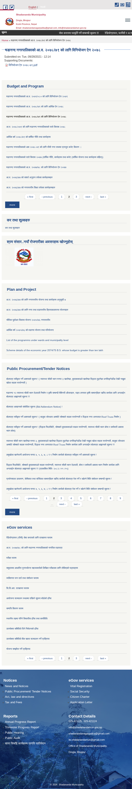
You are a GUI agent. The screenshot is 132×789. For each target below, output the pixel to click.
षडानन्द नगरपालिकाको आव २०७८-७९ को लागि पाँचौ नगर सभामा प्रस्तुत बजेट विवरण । (43, 147)
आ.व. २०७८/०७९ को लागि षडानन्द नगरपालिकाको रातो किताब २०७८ (35, 126)
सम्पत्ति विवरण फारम (14, 608)
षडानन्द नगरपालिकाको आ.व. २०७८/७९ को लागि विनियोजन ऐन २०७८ (36, 116)
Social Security (80, 691)
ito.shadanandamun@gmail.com (87, 739)
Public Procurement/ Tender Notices (28, 691)
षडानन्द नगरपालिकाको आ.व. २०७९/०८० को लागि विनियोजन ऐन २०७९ (37, 96)
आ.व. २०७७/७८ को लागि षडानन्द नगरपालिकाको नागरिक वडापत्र (34, 547)
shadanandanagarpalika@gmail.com (89, 733)
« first (30, 196)
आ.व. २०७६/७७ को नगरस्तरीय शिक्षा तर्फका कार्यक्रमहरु (30, 187)
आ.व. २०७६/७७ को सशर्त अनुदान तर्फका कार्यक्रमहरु (29, 177)
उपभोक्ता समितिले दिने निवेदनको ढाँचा (22, 628)
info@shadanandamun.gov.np (85, 727)
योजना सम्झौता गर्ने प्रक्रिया (18, 648)
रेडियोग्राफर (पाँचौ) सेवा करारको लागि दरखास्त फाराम (29, 537)
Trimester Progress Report (22, 727)
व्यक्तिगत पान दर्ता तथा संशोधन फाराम (22, 578)
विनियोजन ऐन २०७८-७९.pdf (23, 65)
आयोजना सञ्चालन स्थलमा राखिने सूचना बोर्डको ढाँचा (28, 598)
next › (88, 196)
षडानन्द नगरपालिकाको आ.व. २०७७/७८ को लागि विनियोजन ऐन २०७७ (36, 167)
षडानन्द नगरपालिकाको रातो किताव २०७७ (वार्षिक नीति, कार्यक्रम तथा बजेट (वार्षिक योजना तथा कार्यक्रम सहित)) (54, 157)
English (32, 7)
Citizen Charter (80, 696)
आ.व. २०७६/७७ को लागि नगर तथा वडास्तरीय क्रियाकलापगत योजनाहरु (37, 309)
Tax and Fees (13, 702)
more (12, 204)
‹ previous (47, 196)
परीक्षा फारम (11, 557)
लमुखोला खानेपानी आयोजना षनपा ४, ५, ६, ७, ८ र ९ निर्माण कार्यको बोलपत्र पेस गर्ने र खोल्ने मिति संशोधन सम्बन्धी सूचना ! (58, 488)
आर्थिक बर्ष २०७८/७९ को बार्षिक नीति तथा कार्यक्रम (28, 137)
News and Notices (16, 686)
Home (5, 40)
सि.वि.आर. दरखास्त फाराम (17, 588)
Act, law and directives (19, 696)
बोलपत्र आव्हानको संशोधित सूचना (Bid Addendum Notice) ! (34, 406)
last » (103, 196)
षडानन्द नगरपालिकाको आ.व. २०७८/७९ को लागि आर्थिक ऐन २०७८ (35, 106)
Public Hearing (14, 732)
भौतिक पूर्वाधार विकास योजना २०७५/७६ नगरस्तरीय (28, 320)
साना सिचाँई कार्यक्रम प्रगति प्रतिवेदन (25, 743)
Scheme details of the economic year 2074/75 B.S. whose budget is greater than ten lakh (54, 350)
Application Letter (81, 702)
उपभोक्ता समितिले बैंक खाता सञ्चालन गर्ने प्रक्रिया (28, 638)
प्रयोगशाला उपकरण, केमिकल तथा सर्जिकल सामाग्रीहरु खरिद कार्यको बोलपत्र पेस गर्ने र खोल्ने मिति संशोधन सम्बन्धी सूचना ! (59, 478)
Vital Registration (81, 686)
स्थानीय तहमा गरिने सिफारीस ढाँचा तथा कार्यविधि (26, 618)
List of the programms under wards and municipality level (37, 340)
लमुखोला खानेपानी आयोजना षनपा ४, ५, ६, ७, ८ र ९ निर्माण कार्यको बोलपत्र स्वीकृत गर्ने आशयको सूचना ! (51, 454)
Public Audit (12, 738)
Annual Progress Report (20, 721)
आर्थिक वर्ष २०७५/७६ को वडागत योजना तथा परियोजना (30, 330)
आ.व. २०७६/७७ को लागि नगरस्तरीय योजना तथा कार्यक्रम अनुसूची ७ (36, 299)
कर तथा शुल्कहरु (12, 227)
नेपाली (42, 7)
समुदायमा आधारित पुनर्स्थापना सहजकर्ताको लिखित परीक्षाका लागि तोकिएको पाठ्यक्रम (42, 568)
